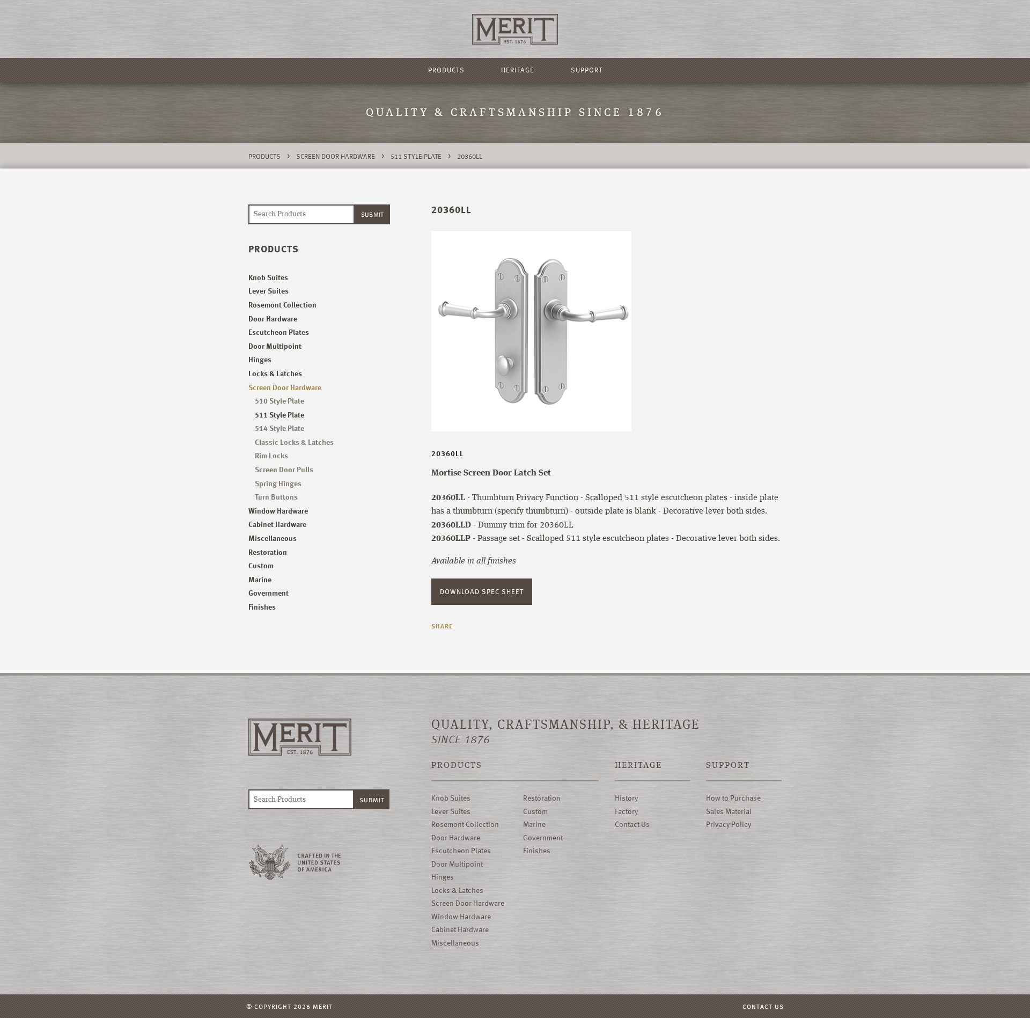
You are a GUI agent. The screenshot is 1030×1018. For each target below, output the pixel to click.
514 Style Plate (279, 428)
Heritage (517, 69)
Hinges (259, 359)
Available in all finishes (473, 561)
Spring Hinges (278, 483)
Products (446, 69)
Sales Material (729, 811)
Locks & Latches (275, 373)
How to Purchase (733, 797)
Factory (626, 811)
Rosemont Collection (282, 304)
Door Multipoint (274, 345)
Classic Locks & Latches (294, 442)
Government (268, 592)
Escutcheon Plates (278, 332)
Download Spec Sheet (482, 591)
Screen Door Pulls (284, 469)
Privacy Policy (728, 824)
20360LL (469, 156)
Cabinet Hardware (277, 524)
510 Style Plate (279, 400)
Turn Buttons (276, 496)
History (626, 797)
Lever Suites (268, 290)
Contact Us (632, 824)
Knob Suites (268, 277)
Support (586, 69)
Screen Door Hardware (335, 156)
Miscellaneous (272, 538)
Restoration (267, 552)
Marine (259, 579)
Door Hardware (272, 318)
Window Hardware (278, 510)
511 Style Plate (416, 156)
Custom (261, 565)
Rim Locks (271, 455)
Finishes (262, 606)
